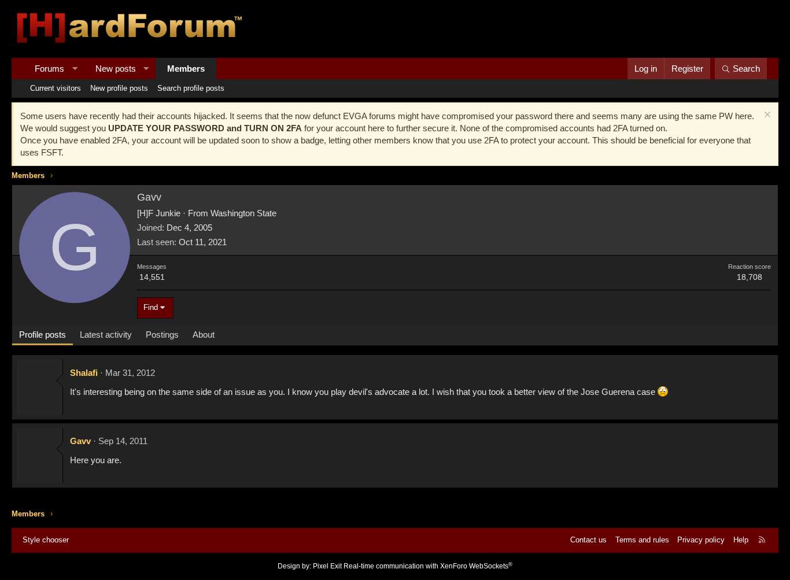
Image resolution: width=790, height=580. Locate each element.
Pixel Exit (327, 566)
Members (186, 68)
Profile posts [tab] (42, 334)
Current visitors (55, 88)
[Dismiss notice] (766, 116)
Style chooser (46, 539)
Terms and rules (642, 539)
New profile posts (119, 88)
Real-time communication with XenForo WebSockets (428, 566)
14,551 (152, 277)
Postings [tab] (162, 334)
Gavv (80, 441)
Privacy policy (701, 539)
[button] (75, 68)
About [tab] (204, 334)
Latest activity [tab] (106, 334)
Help (740, 539)
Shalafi (84, 373)
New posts (115, 68)
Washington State (243, 213)
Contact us (588, 539)
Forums (49, 68)
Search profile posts (190, 88)
